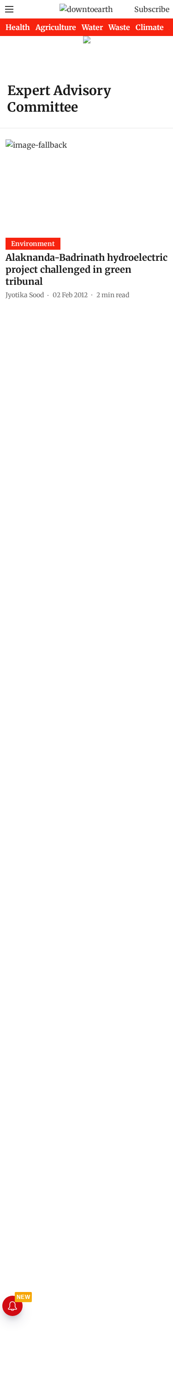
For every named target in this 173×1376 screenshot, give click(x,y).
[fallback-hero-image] (86, 184)
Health (18, 27)
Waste (119, 27)
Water (92, 27)
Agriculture (56, 27)
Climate (150, 27)
